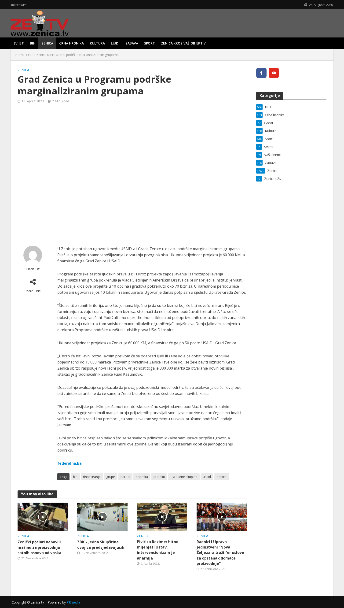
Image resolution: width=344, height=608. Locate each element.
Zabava (131, 43)
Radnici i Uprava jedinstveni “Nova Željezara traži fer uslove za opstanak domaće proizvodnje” (220, 552)
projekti (159, 477)
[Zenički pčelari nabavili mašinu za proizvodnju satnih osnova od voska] (43, 516)
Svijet (19, 43)
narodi (125, 477)
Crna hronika (71, 43)
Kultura (97, 43)
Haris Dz (33, 269)
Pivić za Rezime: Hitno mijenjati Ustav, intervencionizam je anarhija (157, 549)
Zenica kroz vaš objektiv (183, 43)
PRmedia (73, 602)
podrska (142, 477)
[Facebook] (261, 73)
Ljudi (115, 43)
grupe (110, 477)
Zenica (47, 43)
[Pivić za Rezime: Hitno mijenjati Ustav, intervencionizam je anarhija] (162, 516)
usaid (207, 477)
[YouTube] (274, 73)
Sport (149, 43)
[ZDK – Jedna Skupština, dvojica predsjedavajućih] (102, 516)
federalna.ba (69, 463)
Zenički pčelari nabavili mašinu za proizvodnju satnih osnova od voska (39, 547)
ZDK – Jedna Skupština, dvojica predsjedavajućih (100, 544)
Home (20, 54)
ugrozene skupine (184, 477)
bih (75, 477)
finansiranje (92, 477)
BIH (32, 43)
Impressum (18, 5)
